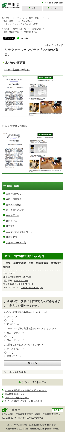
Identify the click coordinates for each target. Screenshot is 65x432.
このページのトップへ (34, 382)
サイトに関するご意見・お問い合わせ (23, 401)
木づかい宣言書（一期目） (17, 69)
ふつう (10, 320)
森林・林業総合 (13, 199)
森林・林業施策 (13, 204)
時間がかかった (14, 356)
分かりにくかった (16, 340)
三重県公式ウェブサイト (11, 5)
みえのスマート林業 (16, 242)
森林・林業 (8, 21)
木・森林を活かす (25, 21)
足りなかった (13, 324)
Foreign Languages (53, 2)
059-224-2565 (21, 280)
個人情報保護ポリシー (16, 394)
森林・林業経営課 (11, 32)
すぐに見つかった (16, 349)
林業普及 (10, 226)
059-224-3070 (9, 418)
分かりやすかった (16, 333)
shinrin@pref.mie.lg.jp (32, 287)
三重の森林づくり (15, 193)
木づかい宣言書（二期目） (15, 126)
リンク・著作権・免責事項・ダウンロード (26, 390)
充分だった (12, 317)
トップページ (18, 18)
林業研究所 (11, 237)
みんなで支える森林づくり (19, 232)
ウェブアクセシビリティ (17, 397)
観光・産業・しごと (37, 18)
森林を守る (11, 221)
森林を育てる (12, 215)
